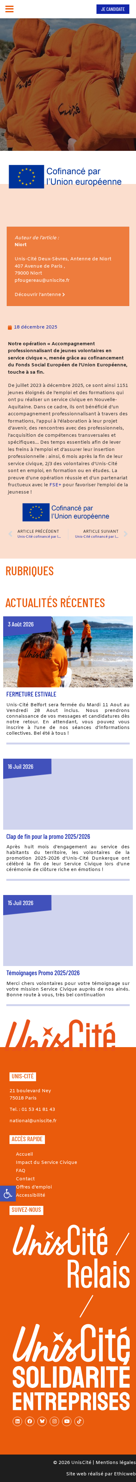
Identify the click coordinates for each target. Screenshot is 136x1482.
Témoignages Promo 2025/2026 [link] (43, 972)
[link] (8, 1193)
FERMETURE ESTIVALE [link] (31, 694)
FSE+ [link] (55, 485)
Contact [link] (25, 1179)
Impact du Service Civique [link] (46, 1162)
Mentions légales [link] (116, 1463)
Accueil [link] (24, 1154)
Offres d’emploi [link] (34, 1187)
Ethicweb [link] (125, 1474)
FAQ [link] (21, 1171)
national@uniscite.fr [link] (33, 1121)
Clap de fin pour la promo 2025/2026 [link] (48, 836)
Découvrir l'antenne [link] (38, 295)
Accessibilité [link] (30, 1195)
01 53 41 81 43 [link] (38, 1109)
